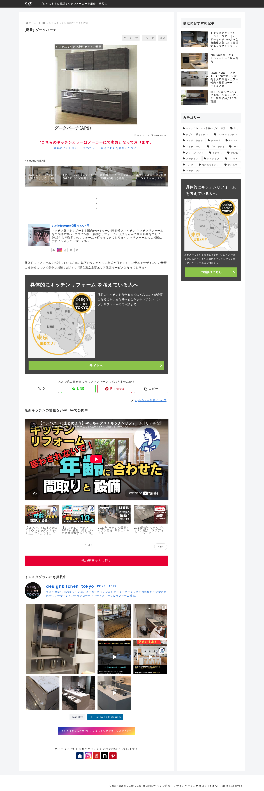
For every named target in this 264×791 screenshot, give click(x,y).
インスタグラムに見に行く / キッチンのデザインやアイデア (96, 731)
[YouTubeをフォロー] (65, 250)
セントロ (149, 38)
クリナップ (130, 38)
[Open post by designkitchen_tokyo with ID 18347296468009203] (60, 639)
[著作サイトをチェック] (53, 250)
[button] (151, 389)
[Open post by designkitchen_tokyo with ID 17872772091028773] (150, 621)
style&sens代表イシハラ (71, 225)
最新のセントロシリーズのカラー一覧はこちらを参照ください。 (97, 147)
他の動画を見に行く (97, 560)
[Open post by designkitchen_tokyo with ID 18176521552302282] (114, 693)
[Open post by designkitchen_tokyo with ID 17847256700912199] (78, 693)
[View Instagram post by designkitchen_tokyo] (92, 670)
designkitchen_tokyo (39, 608)
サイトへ (96, 365)
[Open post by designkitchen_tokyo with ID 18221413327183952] (114, 621)
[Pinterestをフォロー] (76, 250)
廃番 (163, 38)
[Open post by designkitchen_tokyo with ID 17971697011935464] (42, 693)
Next (160, 547)
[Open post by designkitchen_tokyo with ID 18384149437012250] (150, 657)
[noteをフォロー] (71, 250)
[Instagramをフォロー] (59, 250)
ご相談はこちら (211, 272)
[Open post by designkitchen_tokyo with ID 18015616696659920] (114, 657)
